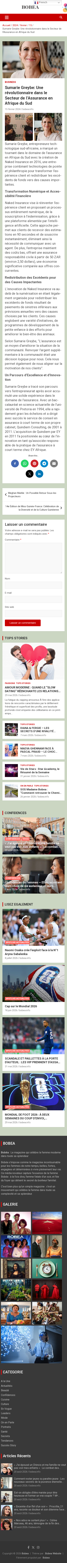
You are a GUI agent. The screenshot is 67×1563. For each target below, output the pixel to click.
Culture (5, 1404)
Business (10, 82)
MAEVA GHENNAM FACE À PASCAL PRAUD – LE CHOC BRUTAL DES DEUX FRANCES (38, 752)
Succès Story (8, 1445)
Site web (9, 607)
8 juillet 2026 (11, 958)
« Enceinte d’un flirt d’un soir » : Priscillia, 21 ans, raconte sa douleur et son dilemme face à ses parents (39, 1509)
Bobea (25, 1553)
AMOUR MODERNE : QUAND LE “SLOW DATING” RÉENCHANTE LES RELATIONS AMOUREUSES (31, 691)
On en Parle (26, 786)
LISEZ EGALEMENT (19, 904)
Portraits (6, 1427)
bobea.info (28, 109)
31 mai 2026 (11, 1066)
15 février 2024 (12, 109)
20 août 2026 (11, 850)
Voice (26, 839)
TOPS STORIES (16, 638)
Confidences (13, 839)
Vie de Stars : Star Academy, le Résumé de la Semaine (40, 770)
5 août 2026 (11, 889)
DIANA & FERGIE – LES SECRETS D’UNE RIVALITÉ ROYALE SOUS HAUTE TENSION (40, 731)
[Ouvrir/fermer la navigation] (6, 17)
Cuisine (5, 1399)
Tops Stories (23, 683)
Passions (10, 683)
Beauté (5, 1390)
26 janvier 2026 (28, 796)
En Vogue (6, 1408)
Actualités (6, 1385)
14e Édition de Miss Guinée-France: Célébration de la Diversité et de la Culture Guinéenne (32, 508)
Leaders (5, 1413)
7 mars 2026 (26, 735)
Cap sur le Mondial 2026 (21, 1006)
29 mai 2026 (11, 695)
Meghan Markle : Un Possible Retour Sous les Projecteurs (32, 495)
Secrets (5, 1436)
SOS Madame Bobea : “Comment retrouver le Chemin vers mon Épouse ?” (40, 793)
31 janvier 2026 (28, 776)
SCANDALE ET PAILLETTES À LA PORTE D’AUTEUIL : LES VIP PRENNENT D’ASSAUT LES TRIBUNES (33, 1062)
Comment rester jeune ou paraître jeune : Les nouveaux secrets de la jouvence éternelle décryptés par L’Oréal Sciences (39, 1481)
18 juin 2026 (11, 1010)
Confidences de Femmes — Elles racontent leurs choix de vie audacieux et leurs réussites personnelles (33, 886)
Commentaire (13, 539)
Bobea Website (53, 1553)
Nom (7, 578)
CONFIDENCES (16, 813)
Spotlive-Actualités (17, 942)
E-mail (8, 592)
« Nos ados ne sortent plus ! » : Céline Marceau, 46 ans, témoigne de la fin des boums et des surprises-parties (36, 1523)
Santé (4, 1431)
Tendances (7, 1440)
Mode (4, 1417)
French (42, 2)
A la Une (5, 1381)
